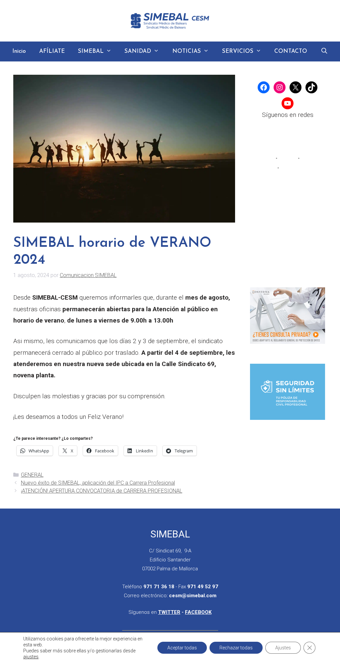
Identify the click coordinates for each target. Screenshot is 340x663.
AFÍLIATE (52, 51)
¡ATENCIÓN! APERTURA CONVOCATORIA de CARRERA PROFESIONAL (101, 491)
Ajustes (283, 647)
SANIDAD (138, 51)
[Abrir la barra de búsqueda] (324, 51)
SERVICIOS (237, 51)
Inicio (19, 51)
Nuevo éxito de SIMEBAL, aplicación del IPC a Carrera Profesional (98, 483)
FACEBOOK (198, 612)
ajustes (31, 656)
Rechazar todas (236, 647)
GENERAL (32, 475)
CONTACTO (290, 51)
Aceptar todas (182, 647)
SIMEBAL (91, 51)
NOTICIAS (186, 51)
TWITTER (169, 612)
